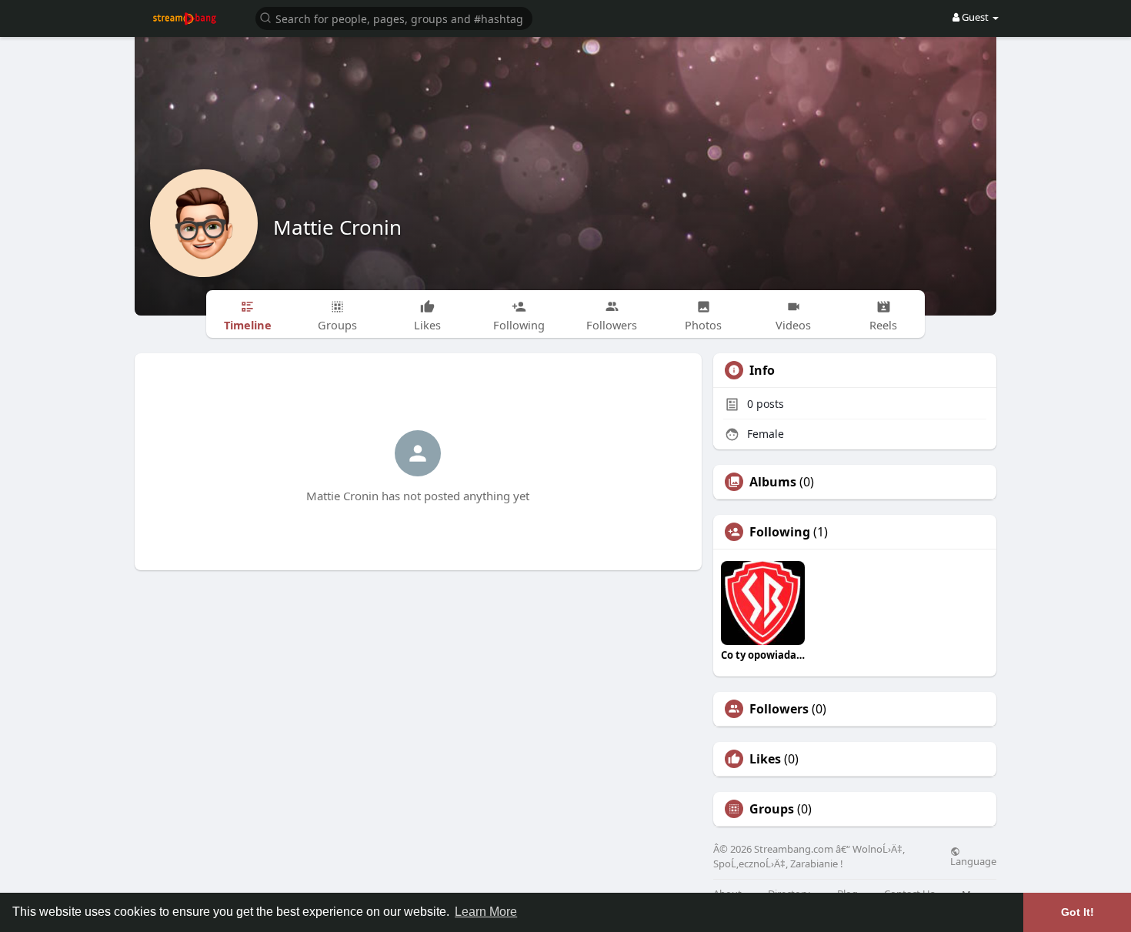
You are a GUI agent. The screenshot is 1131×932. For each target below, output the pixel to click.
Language (973, 860)
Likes (765, 759)
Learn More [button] (486, 911)
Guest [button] (975, 17)
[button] (394, 17)
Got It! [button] (1077, 912)
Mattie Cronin (337, 227)
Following (779, 532)
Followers (779, 709)
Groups (771, 809)
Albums (772, 482)
